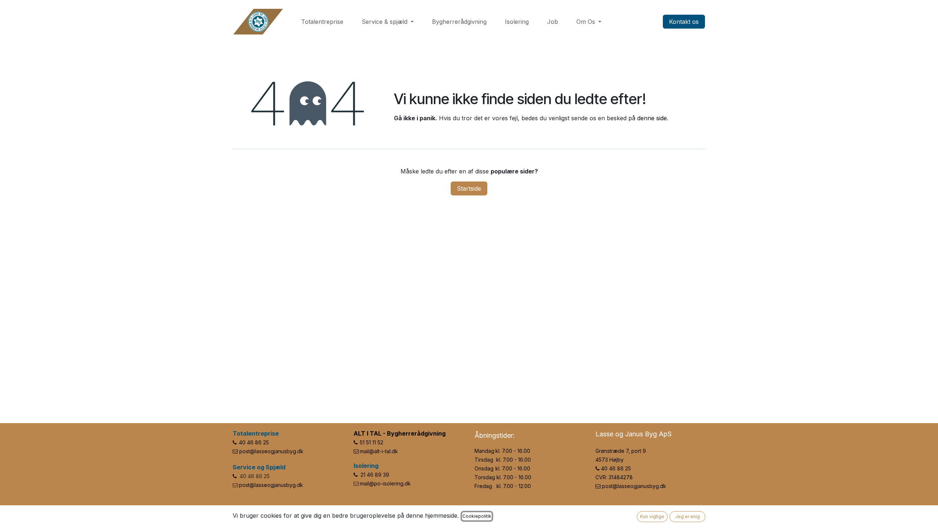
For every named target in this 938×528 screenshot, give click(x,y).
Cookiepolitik (476, 516)
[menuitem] (322, 21)
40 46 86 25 (254, 442)
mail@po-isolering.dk (385, 483)
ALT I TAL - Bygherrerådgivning (400, 433)
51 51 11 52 (371, 442)
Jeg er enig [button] (687, 516)
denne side (652, 118)
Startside (469, 188)
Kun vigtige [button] (652, 516)
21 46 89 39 (375, 475)
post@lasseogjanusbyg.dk (271, 451)
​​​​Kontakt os (684, 21)
